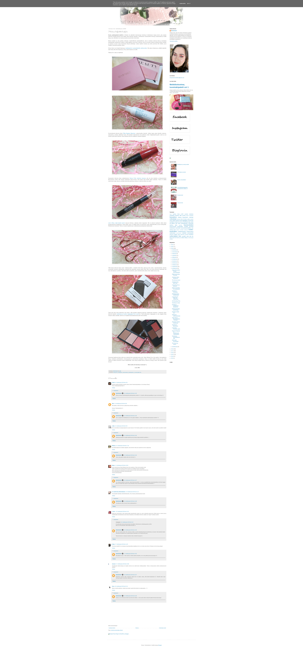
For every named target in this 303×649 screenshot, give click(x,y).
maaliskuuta (175, 266)
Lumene (186, 214)
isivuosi (114, 563)
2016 (172, 352)
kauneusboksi (125, 372)
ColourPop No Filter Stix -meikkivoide (175, 298)
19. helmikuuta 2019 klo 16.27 (130, 574)
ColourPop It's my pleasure (176, 285)
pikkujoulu (171, 234)
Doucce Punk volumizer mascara (138, 178)
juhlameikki (190, 223)
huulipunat (176, 222)
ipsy (189, 222)
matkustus (186, 229)
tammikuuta (174, 346)
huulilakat (172, 222)
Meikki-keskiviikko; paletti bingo (176, 309)
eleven (171, 220)
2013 (172, 358)
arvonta (184, 215)
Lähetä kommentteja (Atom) (117, 630)
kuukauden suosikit (182, 226)
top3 (180, 237)
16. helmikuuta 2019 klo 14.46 (130, 415)
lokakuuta (174, 253)
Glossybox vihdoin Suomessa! (176, 322)
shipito (179, 234)
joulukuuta (174, 250)
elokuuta (174, 257)
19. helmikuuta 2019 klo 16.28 (130, 595)
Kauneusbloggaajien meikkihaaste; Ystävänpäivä (176, 332)
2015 (172, 354)
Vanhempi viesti (162, 628)
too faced (177, 237)
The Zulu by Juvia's (176, 280)
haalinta (177, 220)
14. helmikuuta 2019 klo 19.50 (121, 465)
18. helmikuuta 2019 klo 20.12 (121, 586)
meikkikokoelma (182, 231)
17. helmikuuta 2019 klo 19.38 (122, 563)
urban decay (184, 237)
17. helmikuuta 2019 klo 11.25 (121, 544)
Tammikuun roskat (176, 302)
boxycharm (185, 217)
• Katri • (113, 511)
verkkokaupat (190, 237)
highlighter (185, 220)
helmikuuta (174, 268)
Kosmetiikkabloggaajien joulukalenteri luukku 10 (182, 188)
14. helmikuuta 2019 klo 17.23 (122, 445)
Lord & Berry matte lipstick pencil (116, 223)
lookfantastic (130, 372)
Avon (171, 214)
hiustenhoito (190, 220)
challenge (191, 217)
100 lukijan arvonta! (181, 172)
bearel (187, 215)
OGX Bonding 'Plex (176, 301)
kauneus (180, 225)
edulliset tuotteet (190, 219)
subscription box (138, 372)
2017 (172, 350)
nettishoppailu (178, 233)
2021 (172, 244)
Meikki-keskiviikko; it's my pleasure (176, 288)
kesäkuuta (174, 261)
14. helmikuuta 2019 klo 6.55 (121, 382)
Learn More (182, 3)
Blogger (160, 645)
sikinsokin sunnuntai (184, 234)
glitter (174, 220)
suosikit (184, 236)
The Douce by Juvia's (175, 344)
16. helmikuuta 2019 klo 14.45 (130, 393)
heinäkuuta (174, 259)
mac (192, 228)
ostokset (184, 233)
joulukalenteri (184, 223)
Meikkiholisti (118, 393)
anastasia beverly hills (176, 215)
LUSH (182, 214)
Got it (188, 3)
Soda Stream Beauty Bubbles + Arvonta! (176, 319)
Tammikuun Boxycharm (175, 325)
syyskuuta (174, 255)
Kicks (178, 214)
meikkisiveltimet (190, 231)
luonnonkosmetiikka (186, 228)
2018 (172, 349)
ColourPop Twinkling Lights (176, 328)
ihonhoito (185, 222)
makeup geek (173, 229)
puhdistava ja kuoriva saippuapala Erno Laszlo (128, 314)
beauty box (115, 372)
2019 (172, 248)
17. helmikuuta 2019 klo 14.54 (130, 553)
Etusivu (137, 628)
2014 (172, 356)
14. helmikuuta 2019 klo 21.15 (132, 491)
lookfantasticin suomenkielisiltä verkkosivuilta (136, 48)
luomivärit (178, 228)
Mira (113, 403)
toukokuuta (174, 262)
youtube (171, 238)
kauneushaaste (173, 226)
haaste (180, 220)
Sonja (113, 544)
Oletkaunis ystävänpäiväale (176, 315)
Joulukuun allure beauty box (175, 278)
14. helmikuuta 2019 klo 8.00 (120, 403)
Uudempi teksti (112, 628)
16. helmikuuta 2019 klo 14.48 (130, 501)
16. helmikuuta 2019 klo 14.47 (130, 480)
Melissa (114, 445)
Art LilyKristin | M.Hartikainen (118, 491)
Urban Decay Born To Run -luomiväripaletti (176, 271)
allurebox (191, 214)
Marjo (113, 465)
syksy (187, 236)
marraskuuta (175, 251)
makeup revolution (179, 229)
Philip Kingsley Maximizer (129, 133)
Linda (113, 426)
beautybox (120, 372)
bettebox (180, 217)
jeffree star (174, 223)
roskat (175, 234)
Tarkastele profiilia (173, 41)
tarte (190, 236)
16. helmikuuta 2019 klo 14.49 (130, 530)
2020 (172, 246)
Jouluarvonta (180, 202)
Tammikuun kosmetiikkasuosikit (176, 337)
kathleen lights (173, 225)
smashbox (191, 234)
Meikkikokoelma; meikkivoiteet (175, 294)
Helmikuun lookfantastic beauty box (175, 306)
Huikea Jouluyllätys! (181, 179)
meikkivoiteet (172, 233)
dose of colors (184, 219)
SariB (113, 382)
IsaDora (174, 214)
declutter (178, 219)
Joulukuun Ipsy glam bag (175, 282)
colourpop (173, 219)
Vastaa (113, 387)
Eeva (113, 586)
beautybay (191, 215)
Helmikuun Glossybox (175, 291)
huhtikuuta (174, 264)
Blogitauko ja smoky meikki (183, 164)
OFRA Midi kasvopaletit (175, 341)
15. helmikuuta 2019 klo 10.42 (122, 511)
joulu (179, 223)
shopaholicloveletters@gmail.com (177, 77)
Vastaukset (115, 390)
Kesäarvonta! (180, 195)
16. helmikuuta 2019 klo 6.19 (127, 522)
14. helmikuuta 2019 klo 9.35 (121, 426)
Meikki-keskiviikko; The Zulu (176, 275)
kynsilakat (191, 226)
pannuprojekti (190, 233)
